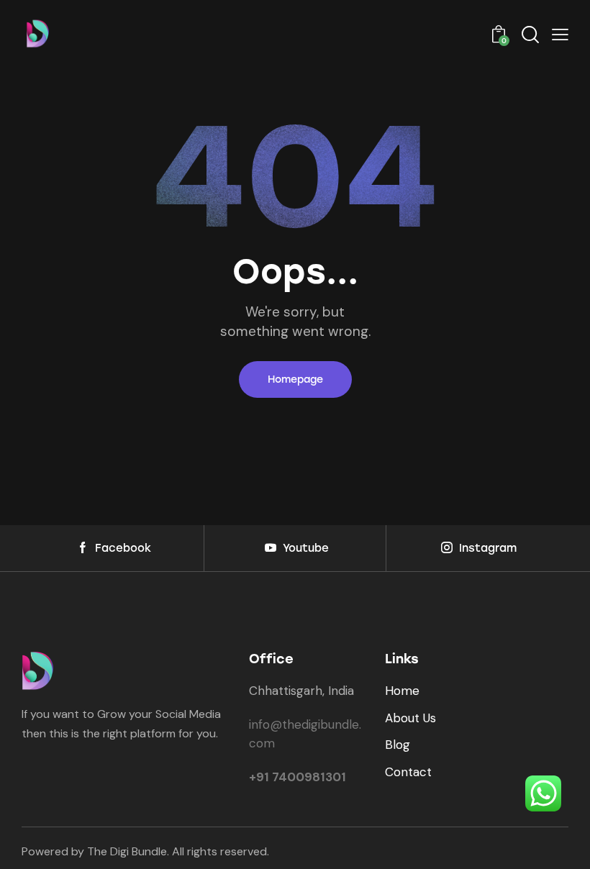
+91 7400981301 (297, 777)
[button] (560, 34)
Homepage (295, 379)
